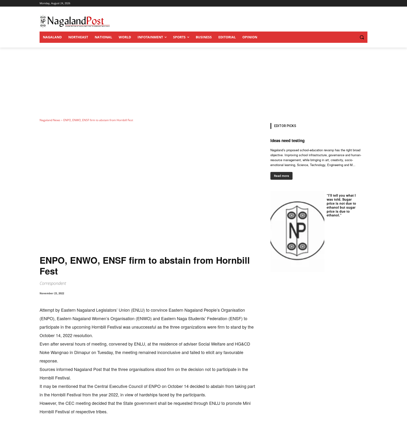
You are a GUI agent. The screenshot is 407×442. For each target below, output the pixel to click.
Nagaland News (50, 120)
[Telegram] (126, 430)
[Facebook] (72, 430)
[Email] (115, 430)
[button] (352, 37)
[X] (83, 430)
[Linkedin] (104, 430)
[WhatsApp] (93, 430)
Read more (281, 176)
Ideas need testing (287, 140)
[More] (137, 430)
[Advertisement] (203, 83)
